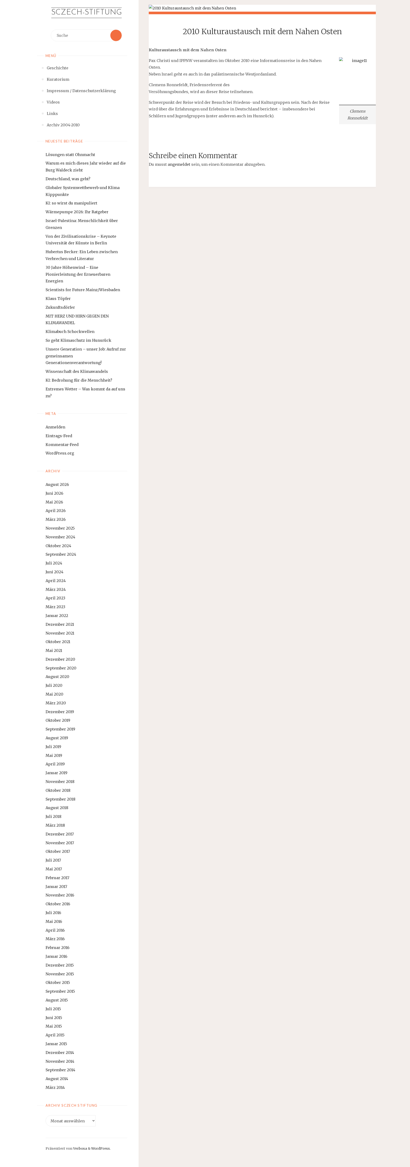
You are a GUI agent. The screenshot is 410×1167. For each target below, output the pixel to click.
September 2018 (60, 799)
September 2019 (60, 729)
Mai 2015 (54, 1026)
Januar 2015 (56, 1043)
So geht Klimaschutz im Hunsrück (78, 340)
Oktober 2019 (58, 720)
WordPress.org (60, 453)
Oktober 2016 (58, 903)
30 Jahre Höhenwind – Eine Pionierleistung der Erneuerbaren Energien (78, 274)
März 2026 (56, 519)
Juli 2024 (54, 563)
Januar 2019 (56, 772)
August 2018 (57, 807)
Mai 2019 (54, 755)
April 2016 (55, 930)
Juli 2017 (53, 860)
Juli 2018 (53, 816)
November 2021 (60, 633)
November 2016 (60, 895)
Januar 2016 (56, 956)
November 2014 (60, 1061)
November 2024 (60, 537)
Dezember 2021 (60, 624)
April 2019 (55, 764)
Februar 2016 (58, 947)
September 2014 (60, 1069)
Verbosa (79, 1148)
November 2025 (60, 528)
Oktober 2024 (58, 545)
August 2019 (57, 737)
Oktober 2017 (58, 851)
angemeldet (179, 164)
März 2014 (55, 1087)
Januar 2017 (56, 886)
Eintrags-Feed (59, 435)
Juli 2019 (53, 746)
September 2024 (61, 554)
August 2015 (57, 1000)
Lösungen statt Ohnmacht (70, 154)
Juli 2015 (53, 1008)
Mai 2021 (54, 650)
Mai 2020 (54, 694)
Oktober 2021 (58, 641)
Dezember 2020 (60, 659)
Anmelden (55, 427)
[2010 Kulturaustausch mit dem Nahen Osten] (262, 8)
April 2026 (56, 510)
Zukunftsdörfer (60, 307)
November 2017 (60, 842)
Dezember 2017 (60, 834)
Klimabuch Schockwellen (70, 331)
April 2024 (56, 580)
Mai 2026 (54, 502)
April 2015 (55, 1035)
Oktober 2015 (58, 982)
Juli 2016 (53, 912)
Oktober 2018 (58, 790)
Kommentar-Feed (62, 444)
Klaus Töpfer (58, 298)
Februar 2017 (57, 877)
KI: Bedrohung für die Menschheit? (79, 380)
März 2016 (55, 938)
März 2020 (56, 703)
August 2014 (57, 1078)
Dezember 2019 (60, 711)
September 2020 (61, 668)
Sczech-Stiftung (86, 12)
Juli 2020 (54, 685)
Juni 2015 (54, 1017)
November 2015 (60, 974)
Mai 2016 (54, 921)
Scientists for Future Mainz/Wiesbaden (83, 289)
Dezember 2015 (60, 965)
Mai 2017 (54, 869)
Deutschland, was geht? (68, 178)
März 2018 (55, 825)
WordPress (100, 1148)
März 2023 (55, 606)
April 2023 (55, 598)
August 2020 (57, 676)
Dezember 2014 (60, 1052)
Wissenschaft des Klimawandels (77, 371)
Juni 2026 (54, 493)
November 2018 (60, 781)
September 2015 (60, 991)
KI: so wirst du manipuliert (71, 203)
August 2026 (57, 484)
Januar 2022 (57, 615)
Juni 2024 (54, 571)
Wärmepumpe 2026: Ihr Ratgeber (77, 211)
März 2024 (56, 589)
